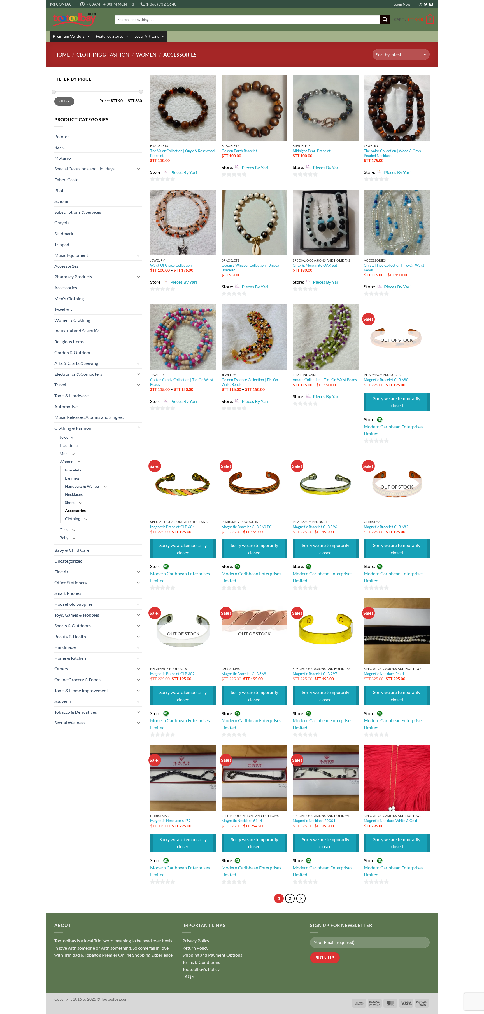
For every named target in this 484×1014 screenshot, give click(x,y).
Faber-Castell (67, 179)
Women (146, 54)
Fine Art (62, 571)
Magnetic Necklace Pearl (384, 674)
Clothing (72, 518)
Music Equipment (71, 255)
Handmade (65, 647)
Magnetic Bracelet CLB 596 (315, 527)
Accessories (65, 287)
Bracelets (73, 470)
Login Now (401, 4)
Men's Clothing (69, 298)
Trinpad (61, 244)
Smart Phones (67, 593)
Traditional (69, 445)
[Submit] (385, 20)
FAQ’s (188, 976)
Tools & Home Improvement (81, 690)
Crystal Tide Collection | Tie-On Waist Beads (394, 267)
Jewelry (66, 437)
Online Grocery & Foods (77, 679)
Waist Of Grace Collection (171, 265)
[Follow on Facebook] (415, 4)
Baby (64, 537)
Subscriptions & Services (77, 212)
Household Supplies (73, 604)
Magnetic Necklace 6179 (170, 820)
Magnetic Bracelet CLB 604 (172, 527)
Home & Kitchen (70, 658)
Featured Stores (109, 36)
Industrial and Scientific (76, 330)
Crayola (61, 222)
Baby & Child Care (71, 550)
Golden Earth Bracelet (239, 151)
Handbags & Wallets (82, 486)
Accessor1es (66, 266)
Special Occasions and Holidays (84, 168)
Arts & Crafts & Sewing (76, 363)
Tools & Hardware (71, 395)
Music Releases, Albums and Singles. (89, 417)
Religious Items (69, 341)
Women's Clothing (72, 320)
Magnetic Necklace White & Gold (390, 820)
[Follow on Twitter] (425, 4)
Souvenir (62, 701)
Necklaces (74, 494)
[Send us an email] (431, 4)
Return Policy (195, 947)
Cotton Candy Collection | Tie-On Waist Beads (181, 382)
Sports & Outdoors (72, 625)
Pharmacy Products (73, 276)
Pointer (61, 136)
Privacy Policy (195, 940)
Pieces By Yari (183, 172)
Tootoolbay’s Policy (201, 969)
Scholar (61, 201)
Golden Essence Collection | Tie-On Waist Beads (250, 382)
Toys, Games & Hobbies (76, 615)
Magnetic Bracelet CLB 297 (315, 674)
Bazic (59, 147)
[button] (414, 20)
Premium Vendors (69, 36)
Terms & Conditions (201, 962)
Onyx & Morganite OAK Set (315, 265)
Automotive (66, 406)
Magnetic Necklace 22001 (314, 820)
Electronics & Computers (78, 374)
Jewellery (63, 309)
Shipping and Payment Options (212, 954)
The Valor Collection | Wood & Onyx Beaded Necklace (392, 153)
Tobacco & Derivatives (75, 712)
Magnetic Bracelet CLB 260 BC (247, 527)
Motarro (62, 158)
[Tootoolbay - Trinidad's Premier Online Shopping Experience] (78, 19)
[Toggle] (138, 168)
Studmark (63, 233)
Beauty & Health (70, 636)
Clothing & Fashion (102, 54)
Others (61, 668)
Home (62, 54)
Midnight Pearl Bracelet (312, 151)
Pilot (59, 190)
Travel (60, 384)
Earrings (72, 478)
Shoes (70, 502)
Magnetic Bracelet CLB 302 (172, 674)
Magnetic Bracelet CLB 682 (386, 527)
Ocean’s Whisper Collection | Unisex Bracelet (250, 267)
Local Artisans (146, 36)
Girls (64, 529)
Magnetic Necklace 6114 (242, 820)
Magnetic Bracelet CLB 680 (386, 379)
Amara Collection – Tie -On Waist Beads (325, 379)
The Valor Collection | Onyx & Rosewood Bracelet (182, 153)
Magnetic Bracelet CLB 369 (244, 674)
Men (64, 453)
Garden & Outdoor (72, 352)
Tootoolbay (65, 940)
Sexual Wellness (69, 722)
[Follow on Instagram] (420, 4)
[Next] (301, 898)
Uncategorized (68, 561)
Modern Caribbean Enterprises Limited (394, 430)
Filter (64, 101)
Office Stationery (70, 582)
